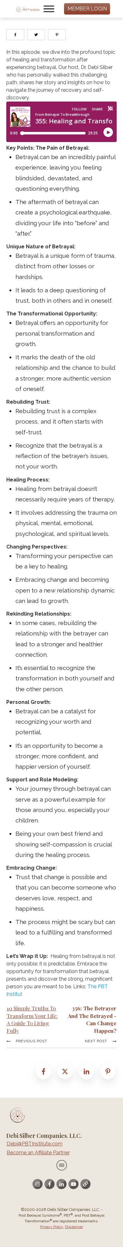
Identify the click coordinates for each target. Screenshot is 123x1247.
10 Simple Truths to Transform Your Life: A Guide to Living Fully (32, 1019)
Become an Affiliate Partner (38, 1153)
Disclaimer (74, 1227)
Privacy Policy (51, 1227)
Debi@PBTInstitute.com (34, 1144)
